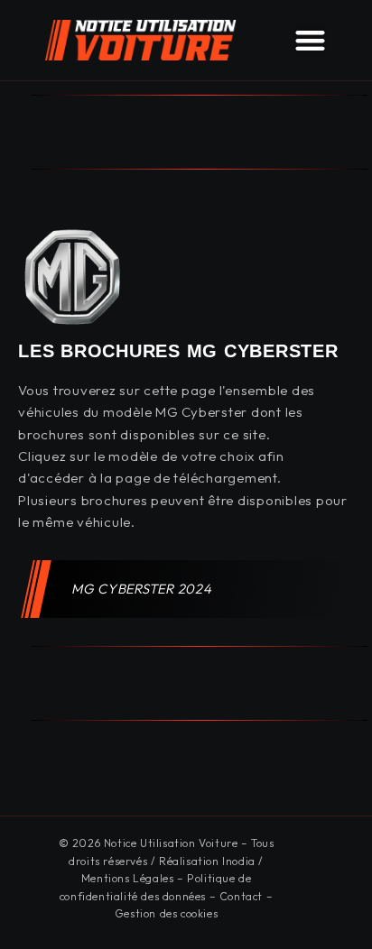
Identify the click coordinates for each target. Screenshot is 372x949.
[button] (310, 40)
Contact (241, 896)
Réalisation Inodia (207, 861)
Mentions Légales (127, 878)
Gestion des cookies (166, 913)
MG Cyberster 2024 (142, 588)
